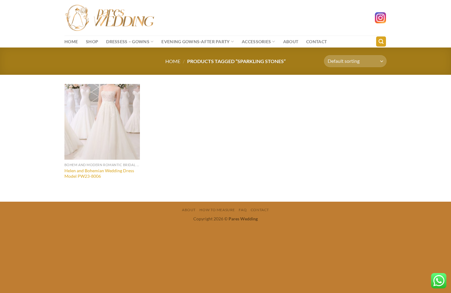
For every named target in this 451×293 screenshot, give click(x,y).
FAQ (243, 209)
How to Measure (217, 209)
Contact (316, 41)
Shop (92, 41)
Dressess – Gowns (127, 41)
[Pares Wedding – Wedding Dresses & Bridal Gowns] (109, 17)
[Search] (381, 41)
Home (71, 41)
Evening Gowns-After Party (195, 41)
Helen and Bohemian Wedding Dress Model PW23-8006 (99, 173)
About (290, 41)
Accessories (256, 41)
